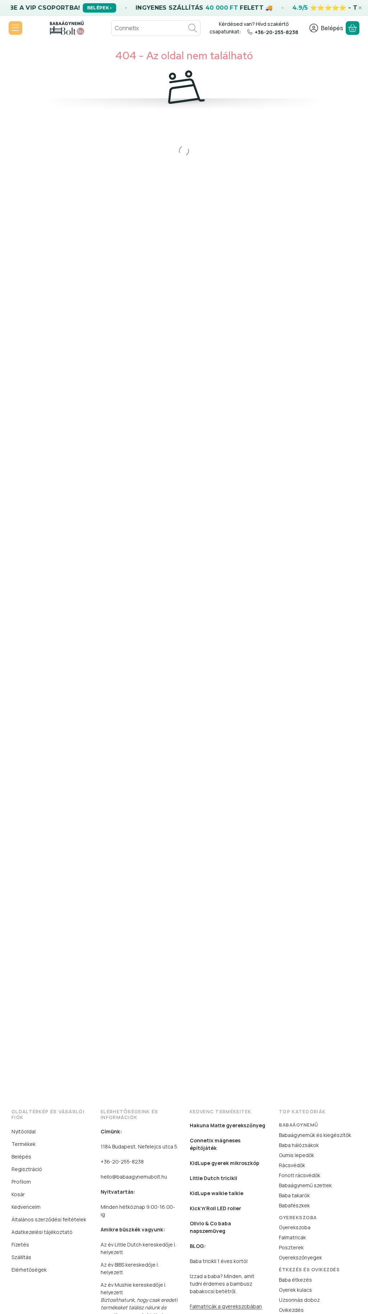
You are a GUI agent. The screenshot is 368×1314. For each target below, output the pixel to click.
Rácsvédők (292, 1165)
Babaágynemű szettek (305, 1185)
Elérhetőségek (29, 1269)
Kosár (18, 1194)
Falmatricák (292, 1237)
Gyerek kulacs (295, 1289)
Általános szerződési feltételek (49, 1219)
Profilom (21, 1181)
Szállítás (21, 1257)
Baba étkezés (295, 1279)
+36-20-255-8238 (276, 32)
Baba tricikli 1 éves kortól (219, 1261)
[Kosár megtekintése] (352, 28)
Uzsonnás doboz (299, 1299)
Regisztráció (27, 1169)
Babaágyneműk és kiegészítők (315, 1135)
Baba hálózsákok (299, 1145)
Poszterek (291, 1247)
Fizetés (20, 1244)
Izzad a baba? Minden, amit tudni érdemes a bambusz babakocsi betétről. (222, 1284)
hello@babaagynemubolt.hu (134, 1176)
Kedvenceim (26, 1206)
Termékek (24, 1144)
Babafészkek (294, 1205)
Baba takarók (294, 1195)
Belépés (21, 1156)
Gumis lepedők (296, 1155)
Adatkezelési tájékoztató (42, 1232)
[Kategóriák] (15, 28)
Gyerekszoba (294, 1227)
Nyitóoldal (24, 1131)
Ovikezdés (291, 1309)
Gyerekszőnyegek (300, 1257)
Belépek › (99, 7)
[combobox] (156, 28)
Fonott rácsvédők (299, 1175)
